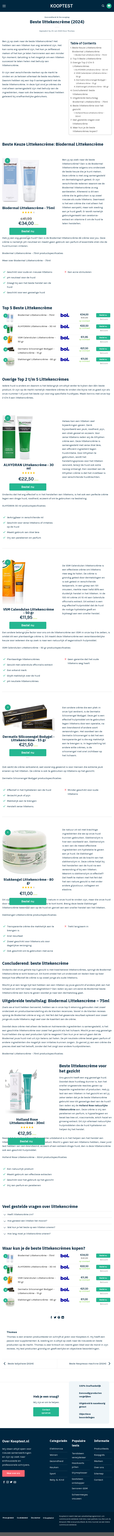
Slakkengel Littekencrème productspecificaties (29, 914)
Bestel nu (27, 231)
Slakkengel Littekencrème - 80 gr (37, 359)
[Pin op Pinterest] (59, 1317)
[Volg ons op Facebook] (4, 1482)
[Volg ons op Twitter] (11, 1482)
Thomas (71, 31)
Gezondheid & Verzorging (57, 17)
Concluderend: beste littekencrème (84, 92)
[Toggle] (4, 1214)
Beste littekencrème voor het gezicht (88, 107)
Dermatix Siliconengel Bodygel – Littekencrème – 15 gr (91, 82)
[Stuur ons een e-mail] (15, 1482)
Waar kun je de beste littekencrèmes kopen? (85, 129)
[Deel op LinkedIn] (62, 1317)
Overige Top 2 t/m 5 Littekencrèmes (83, 64)
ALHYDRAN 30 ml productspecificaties (24, 505)
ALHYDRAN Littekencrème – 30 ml (91, 69)
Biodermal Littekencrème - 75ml (36, 315)
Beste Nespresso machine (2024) (88, 1363)
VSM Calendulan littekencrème (83, 565)
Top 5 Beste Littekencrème (87, 58)
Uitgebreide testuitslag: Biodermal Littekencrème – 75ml (90, 99)
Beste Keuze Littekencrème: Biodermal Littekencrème (87, 49)
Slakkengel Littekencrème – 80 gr (92, 86)
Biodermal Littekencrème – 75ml (91, 55)
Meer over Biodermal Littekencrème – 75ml (26, 260)
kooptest (57, 6)
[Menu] (4, 6)
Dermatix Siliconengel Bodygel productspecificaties (31, 778)
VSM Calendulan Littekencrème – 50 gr (92, 75)
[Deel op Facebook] (51, 1317)
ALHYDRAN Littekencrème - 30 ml (37, 326)
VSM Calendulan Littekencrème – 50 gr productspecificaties (36, 647)
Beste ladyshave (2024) (20, 1363)
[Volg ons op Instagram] (7, 1482)
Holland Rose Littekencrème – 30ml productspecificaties (34, 1157)
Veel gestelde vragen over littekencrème (86, 121)
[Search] (103, 6)
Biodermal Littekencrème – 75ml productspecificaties (32, 253)
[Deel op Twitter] (55, 1317)
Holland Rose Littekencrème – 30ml (89, 115)
